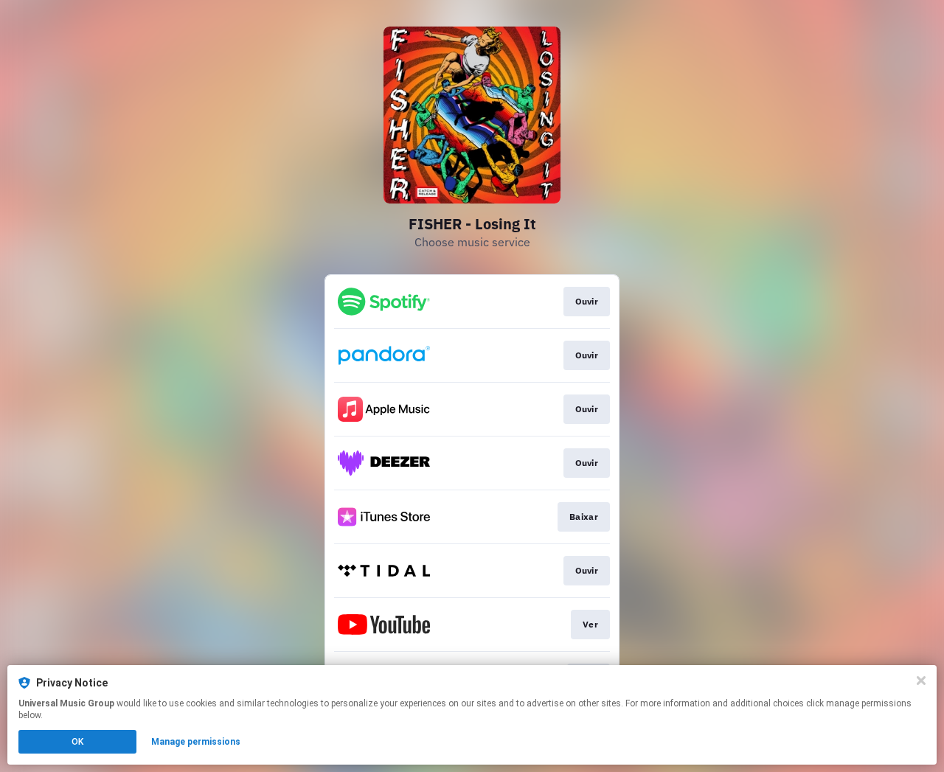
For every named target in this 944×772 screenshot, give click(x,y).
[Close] (921, 680)
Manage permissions (195, 742)
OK (77, 742)
